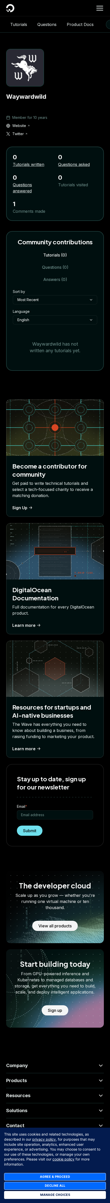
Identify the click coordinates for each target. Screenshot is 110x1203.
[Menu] (100, 8)
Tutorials (18, 24)
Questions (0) (55, 267)
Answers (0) (55, 279)
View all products (55, 925)
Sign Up (19, 507)
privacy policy (44, 1139)
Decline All (55, 1185)
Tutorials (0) (55, 255)
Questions (47, 24)
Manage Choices (55, 1195)
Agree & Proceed (55, 1177)
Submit (29, 830)
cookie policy (63, 1159)
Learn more (24, 625)
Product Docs (80, 24)
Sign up (55, 1010)
